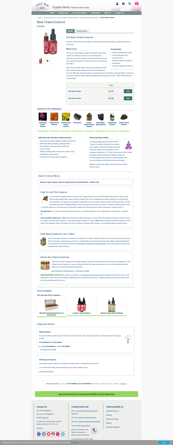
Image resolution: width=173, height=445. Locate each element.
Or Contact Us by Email (48, 349)
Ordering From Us (112, 411)
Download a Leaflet (82, 271)
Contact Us (119, 13)
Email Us (123, 384)
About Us (107, 13)
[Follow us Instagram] (43, 434)
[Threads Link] (53, 434)
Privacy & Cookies (112, 419)
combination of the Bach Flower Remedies (91, 244)
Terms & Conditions (113, 427)
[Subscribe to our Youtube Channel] (48, 434)
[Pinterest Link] (58, 434)
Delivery (109, 415)
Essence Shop (63, 13)
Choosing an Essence (46, 371)
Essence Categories (50, 17)
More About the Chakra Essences (63, 271)
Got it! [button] (164, 442)
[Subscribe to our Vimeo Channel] (63, 434)
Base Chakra (97, 142)
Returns (109, 423)
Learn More (95, 13)
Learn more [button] (74, 442)
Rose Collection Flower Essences (68, 17)
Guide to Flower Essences (87, 417)
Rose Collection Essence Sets (89, 17)
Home (52, 13)
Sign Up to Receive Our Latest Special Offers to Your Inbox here (86, 394)
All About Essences (79, 13)
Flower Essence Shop (83, 426)
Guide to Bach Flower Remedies (89, 421)
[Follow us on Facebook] (38, 434)
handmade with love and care (92, 275)
